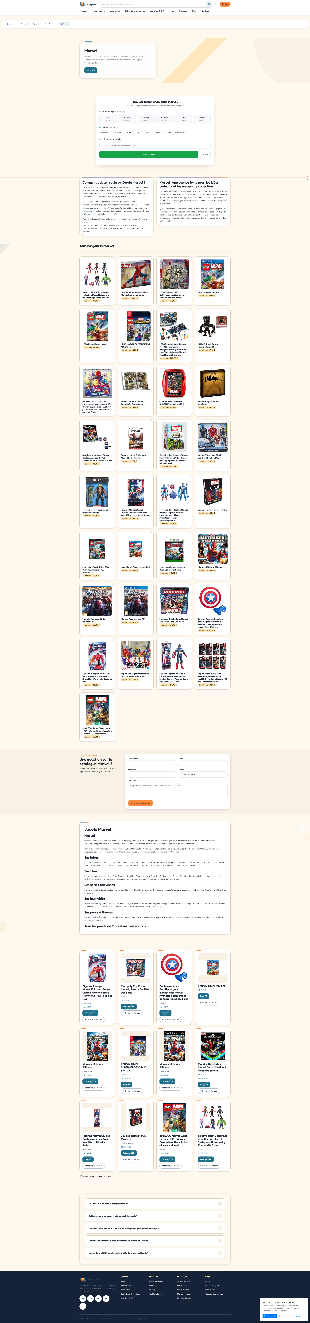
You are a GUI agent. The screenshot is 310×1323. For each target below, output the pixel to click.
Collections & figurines (135, 11)
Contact (225, 4)
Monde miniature (184, 1294)
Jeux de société (98, 11)
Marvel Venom (88, 211)
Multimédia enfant (185, 1298)
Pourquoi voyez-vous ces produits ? (95, 1176)
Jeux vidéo (115, 11)
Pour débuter (180, 133)
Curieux (147, 133)
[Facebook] (82, 1298)
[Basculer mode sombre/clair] (216, 4)
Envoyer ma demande (140, 803)
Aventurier (117, 133)
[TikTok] (82, 1306)
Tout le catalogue (156, 1294)
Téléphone (132, 769)
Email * (181, 758)
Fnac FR (203, 996)
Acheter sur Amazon (93, 1019)
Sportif (157, 133)
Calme (138, 133)
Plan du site (210, 1290)
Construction (182, 1285)
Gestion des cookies (214, 1294)
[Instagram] (90, 1298)
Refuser (282, 1316)
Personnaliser (294, 1316)
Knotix (144, 1319)
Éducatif (168, 133)
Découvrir (91, 70)
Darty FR (165, 1013)
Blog (194, 11)
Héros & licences (156, 1281)
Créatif (128, 133)
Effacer (205, 154)
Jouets (84, 11)
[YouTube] (106, 1298)
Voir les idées (149, 154)
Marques (183, 11)
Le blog (152, 1290)
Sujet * (181, 769)
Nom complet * (133, 758)
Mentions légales (212, 1285)
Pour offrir (105, 133)
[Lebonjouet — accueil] (88, 4)
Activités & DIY (157, 11)
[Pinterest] (98, 1298)
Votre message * (134, 781)
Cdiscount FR (90, 1013)
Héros (171, 11)
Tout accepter (269, 1316)
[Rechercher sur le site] (209, 4)
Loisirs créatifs (183, 1290)
